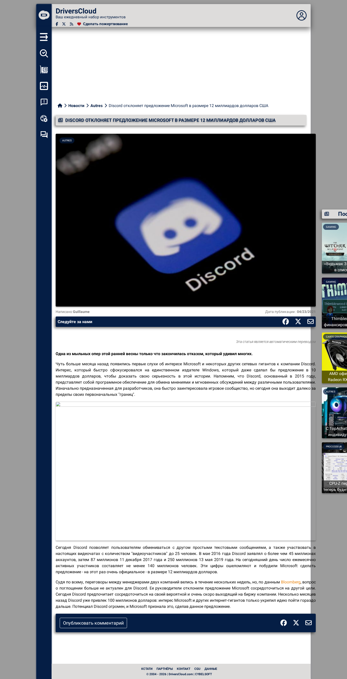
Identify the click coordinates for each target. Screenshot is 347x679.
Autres (96, 105)
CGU (197, 669)
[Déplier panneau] (301, 15)
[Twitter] (64, 24)
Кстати (146, 669)
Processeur (334, 446)
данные (210, 669)
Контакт (183, 669)
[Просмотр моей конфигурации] (44, 70)
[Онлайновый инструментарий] (44, 118)
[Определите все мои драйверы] (44, 53)
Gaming (331, 281)
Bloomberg (291, 582)
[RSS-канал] (71, 24)
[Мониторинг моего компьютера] (44, 86)
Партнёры (164, 669)
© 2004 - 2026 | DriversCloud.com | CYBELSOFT (179, 674)
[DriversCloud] (44, 15)
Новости (76, 105)
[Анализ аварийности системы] (44, 102)
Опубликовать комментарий (93, 623)
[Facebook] (57, 24)
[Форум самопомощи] (44, 135)
